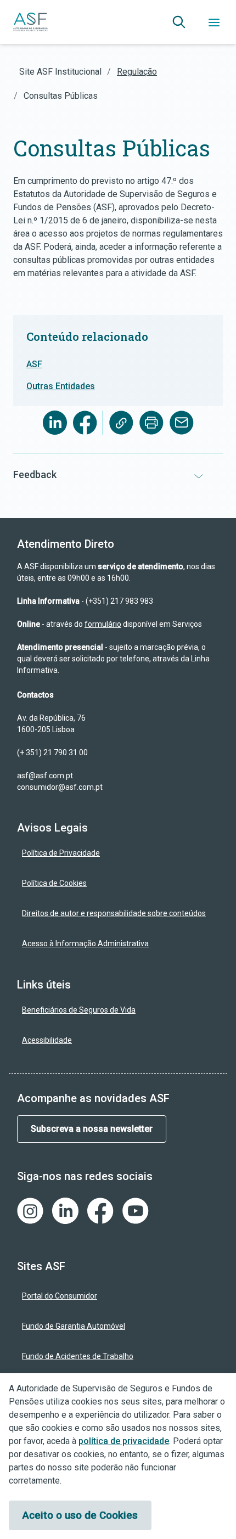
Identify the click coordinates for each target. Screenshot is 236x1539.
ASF (34, 364)
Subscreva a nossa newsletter (92, 1129)
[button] (179, 22)
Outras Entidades (60, 386)
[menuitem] (118, 853)
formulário (103, 624)
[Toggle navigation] (214, 22)
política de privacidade (123, 1441)
